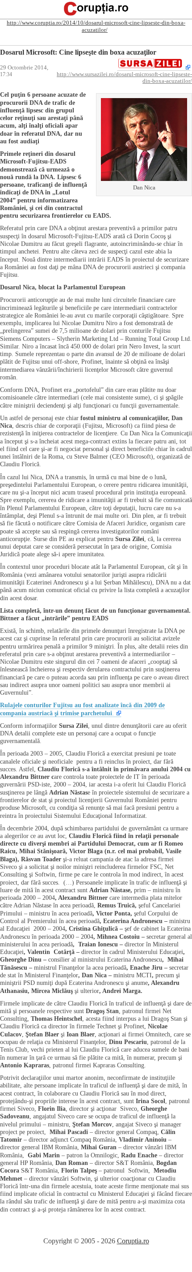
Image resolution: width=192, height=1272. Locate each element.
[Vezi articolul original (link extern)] (153, 67)
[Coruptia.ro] (96, 14)
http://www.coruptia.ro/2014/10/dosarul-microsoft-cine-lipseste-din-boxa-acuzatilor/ (96, 26)
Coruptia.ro (133, 1241)
